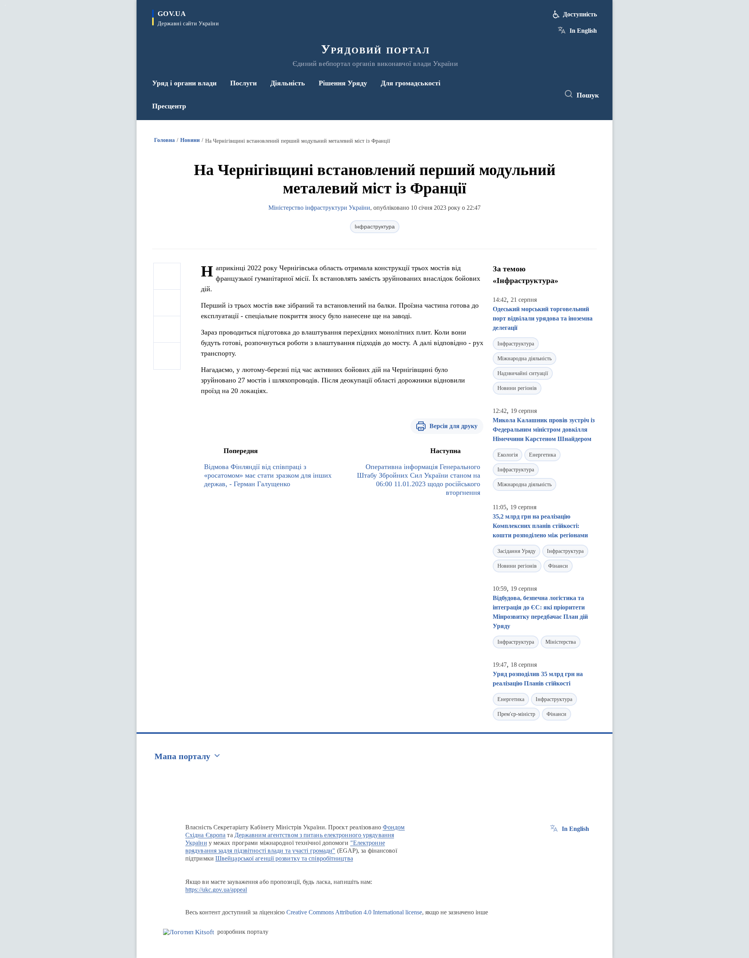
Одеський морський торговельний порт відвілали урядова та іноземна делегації (543, 318)
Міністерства (560, 642)
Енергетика (542, 455)
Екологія (507, 455)
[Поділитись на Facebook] (167, 276)
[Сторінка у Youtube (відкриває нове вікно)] (546, 94)
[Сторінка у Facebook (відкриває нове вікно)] (517, 94)
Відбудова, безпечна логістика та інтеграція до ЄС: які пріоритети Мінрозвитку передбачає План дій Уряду (540, 612)
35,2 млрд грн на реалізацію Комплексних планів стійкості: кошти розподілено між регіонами (540, 525)
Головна (164, 140)
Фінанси (558, 566)
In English (583, 30)
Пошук (588, 95)
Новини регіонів (517, 388)
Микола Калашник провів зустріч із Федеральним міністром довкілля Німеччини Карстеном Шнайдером (544, 429)
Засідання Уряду (516, 551)
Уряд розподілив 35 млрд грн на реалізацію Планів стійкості (538, 679)
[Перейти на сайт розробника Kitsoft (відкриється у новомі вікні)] (188, 932)
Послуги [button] (243, 83)
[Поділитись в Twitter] (167, 303)
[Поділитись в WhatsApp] (167, 329)
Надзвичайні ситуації (522, 373)
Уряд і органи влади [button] (184, 83)
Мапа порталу (182, 756)
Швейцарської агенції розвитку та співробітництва (284, 858)
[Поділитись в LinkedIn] (167, 356)
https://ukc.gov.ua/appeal (216, 889)
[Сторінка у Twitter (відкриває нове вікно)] (532, 94)
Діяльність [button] (287, 83)
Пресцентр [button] (169, 106)
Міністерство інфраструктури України (319, 207)
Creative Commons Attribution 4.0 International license (354, 912)
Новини (190, 140)
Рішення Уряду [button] (343, 83)
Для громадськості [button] (410, 83)
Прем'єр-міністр (516, 714)
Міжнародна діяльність (524, 358)
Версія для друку (453, 426)
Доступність (580, 14)
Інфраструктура (375, 226)
